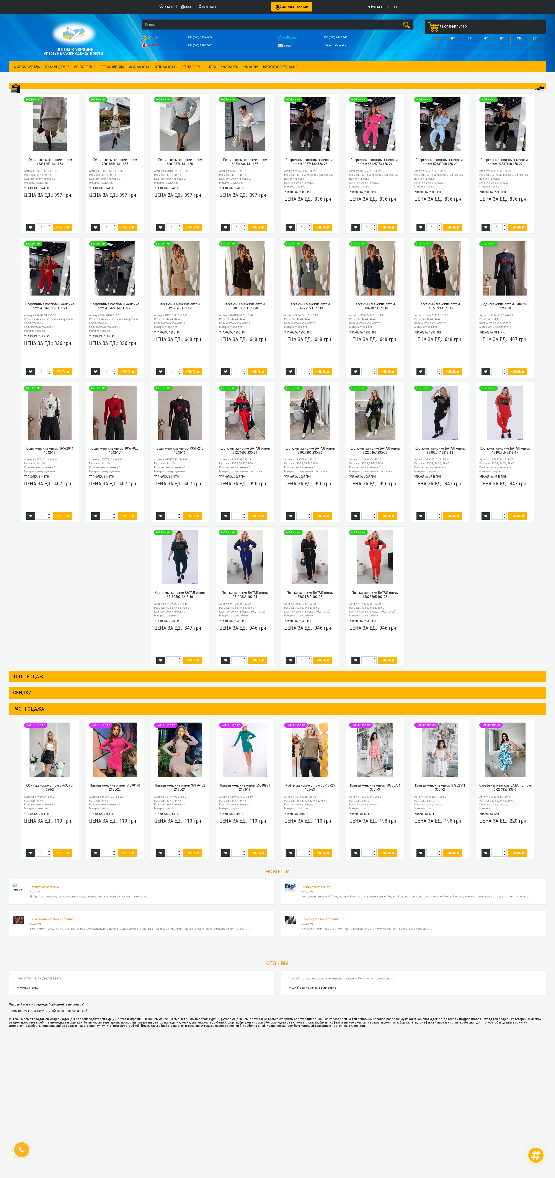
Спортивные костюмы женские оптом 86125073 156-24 (375, 162)
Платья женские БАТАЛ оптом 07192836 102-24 (245, 594)
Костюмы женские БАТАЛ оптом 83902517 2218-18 (440, 450)
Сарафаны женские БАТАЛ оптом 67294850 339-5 (505, 787)
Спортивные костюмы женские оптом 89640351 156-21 (49, 306)
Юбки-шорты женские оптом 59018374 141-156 (180, 162)
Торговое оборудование (280, 67)
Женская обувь (166, 67)
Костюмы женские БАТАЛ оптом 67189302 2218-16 (180, 594)
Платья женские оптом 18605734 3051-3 (375, 787)
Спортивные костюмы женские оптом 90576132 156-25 (310, 162)
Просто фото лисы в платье (320, 919)
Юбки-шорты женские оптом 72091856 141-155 (115, 162)
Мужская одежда (27, 67)
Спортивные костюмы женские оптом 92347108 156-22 (505, 162)
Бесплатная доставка (44, 887)
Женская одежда (56, 67)
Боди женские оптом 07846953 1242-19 (505, 306)
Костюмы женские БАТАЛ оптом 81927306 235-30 (310, 450)
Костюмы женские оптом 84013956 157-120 (245, 306)
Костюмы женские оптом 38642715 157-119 (310, 306)
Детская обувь (191, 67)
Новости (277, 872)
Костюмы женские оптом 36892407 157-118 (375, 306)
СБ (519, 38)
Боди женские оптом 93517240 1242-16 (179, 450)
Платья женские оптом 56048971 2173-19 (245, 787)
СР (469, 38)
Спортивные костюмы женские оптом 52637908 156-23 (440, 162)
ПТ (502, 38)
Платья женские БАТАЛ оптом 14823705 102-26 (375, 594)
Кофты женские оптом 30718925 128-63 (310, 787)
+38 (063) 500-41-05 (200, 37)
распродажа (28, 709)
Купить (61, 227)
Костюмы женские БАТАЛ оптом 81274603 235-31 (245, 450)
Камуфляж (250, 67)
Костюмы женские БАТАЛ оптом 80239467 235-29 (375, 450)
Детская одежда (112, 67)
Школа (211, 67)
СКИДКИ (22, 693)
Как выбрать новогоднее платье (51, 919)
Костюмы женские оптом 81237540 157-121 (180, 306)
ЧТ (486, 38)
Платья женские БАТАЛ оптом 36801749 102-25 (310, 594)
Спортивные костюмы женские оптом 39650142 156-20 (114, 306)
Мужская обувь (140, 67)
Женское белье (84, 67)
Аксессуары (229, 67)
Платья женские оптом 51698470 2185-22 (115, 787)
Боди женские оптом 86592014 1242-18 (49, 450)
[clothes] (15, 88)
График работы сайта (316, 887)
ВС (535, 38)
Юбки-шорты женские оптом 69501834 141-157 (245, 162)
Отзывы (277, 963)
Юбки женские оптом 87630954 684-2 (50, 787)
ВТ (453, 38)
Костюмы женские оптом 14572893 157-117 (440, 306)
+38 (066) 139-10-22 (200, 45)
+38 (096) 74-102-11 (335, 37)
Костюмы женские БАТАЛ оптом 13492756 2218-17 (505, 450)
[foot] (539, 88)
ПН (437, 38)
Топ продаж (28, 677)
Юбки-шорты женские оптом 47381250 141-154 (50, 162)
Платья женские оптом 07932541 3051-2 (440, 787)
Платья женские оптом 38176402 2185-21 (180, 787)
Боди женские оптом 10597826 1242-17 (114, 450)
